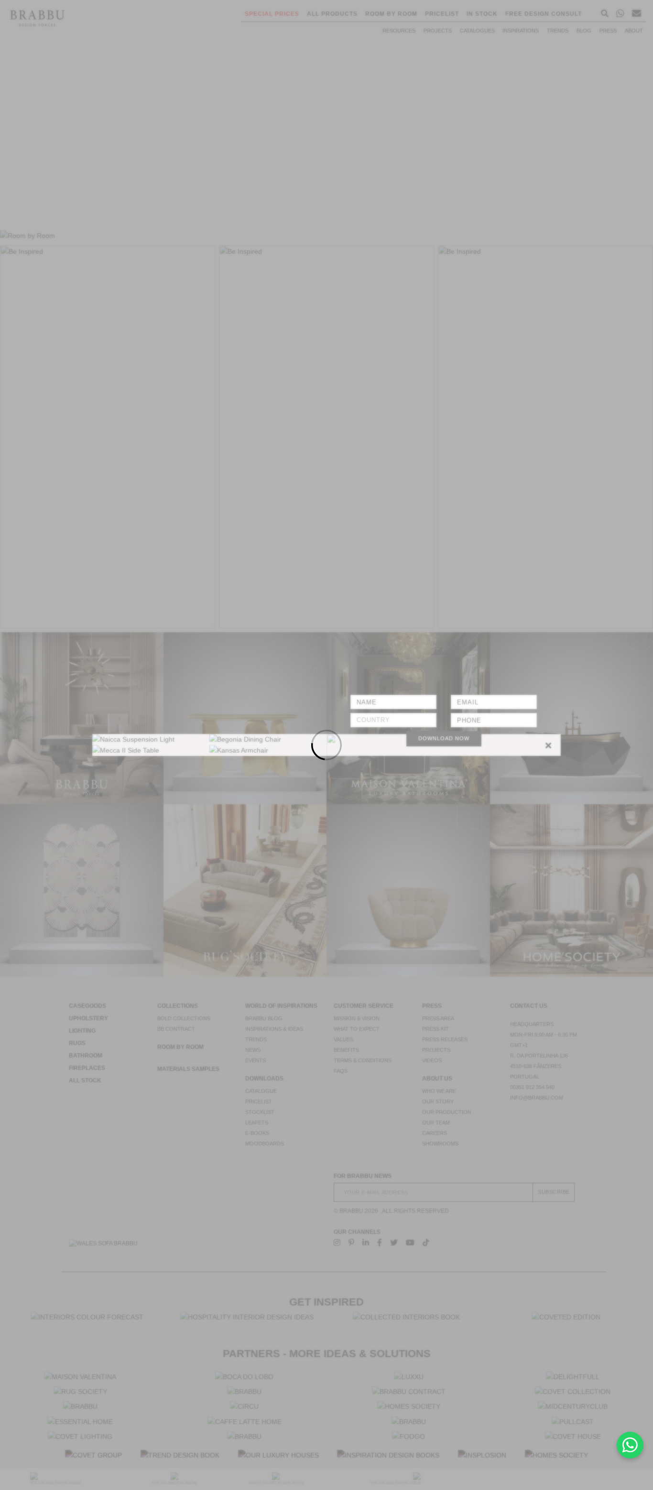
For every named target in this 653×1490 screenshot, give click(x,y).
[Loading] (326, 745)
